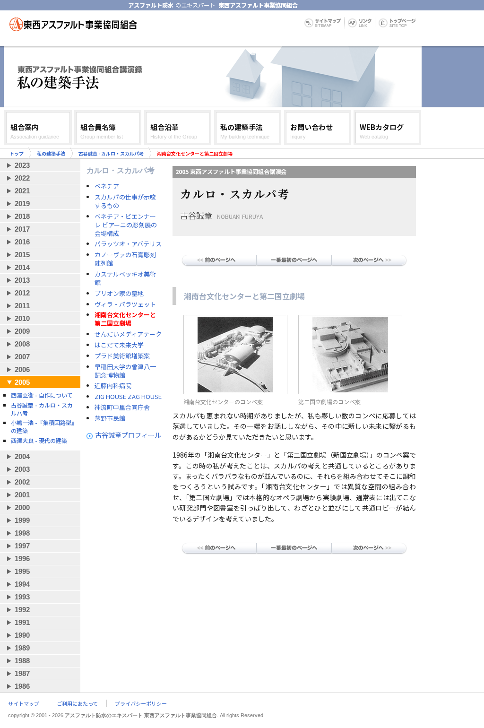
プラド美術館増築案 (122, 356)
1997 (22, 546)
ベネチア (107, 186)
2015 (22, 255)
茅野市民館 (110, 418)
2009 (22, 331)
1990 (22, 635)
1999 (22, 520)
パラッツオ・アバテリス (128, 244)
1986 (22, 686)
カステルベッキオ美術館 (125, 278)
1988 (22, 661)
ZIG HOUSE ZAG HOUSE (128, 396)
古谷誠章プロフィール (128, 435)
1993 (22, 597)
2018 (22, 216)
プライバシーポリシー (141, 703)
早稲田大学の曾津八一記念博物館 (125, 371)
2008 (22, 344)
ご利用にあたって (77, 703)
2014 (22, 267)
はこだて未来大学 (119, 345)
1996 (22, 559)
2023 (22, 165)
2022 (22, 178)
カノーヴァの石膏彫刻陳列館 (125, 259)
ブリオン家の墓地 (119, 293)
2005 (22, 382)
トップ (16, 153)
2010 (22, 318)
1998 (22, 533)
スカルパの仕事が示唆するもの (125, 201)
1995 (22, 571)
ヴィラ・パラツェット (125, 304)
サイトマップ (23, 703)
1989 (22, 648)
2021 (22, 191)
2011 (22, 306)
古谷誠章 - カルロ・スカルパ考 (111, 153)
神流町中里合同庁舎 (122, 407)
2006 (22, 369)
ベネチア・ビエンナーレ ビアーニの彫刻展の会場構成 (126, 225)
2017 (22, 229)
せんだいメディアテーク (128, 334)
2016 (22, 242)
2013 (22, 280)
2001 (22, 495)
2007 (22, 357)
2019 (22, 203)
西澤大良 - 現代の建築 (39, 440)
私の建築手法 (51, 153)
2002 (22, 482)
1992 (22, 610)
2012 (22, 293)
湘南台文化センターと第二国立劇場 (125, 319)
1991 (22, 622)
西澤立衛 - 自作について (42, 395)
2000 (22, 507)
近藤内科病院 (113, 385)
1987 (22, 673)
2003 (22, 469)
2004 (22, 456)
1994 (22, 584)
